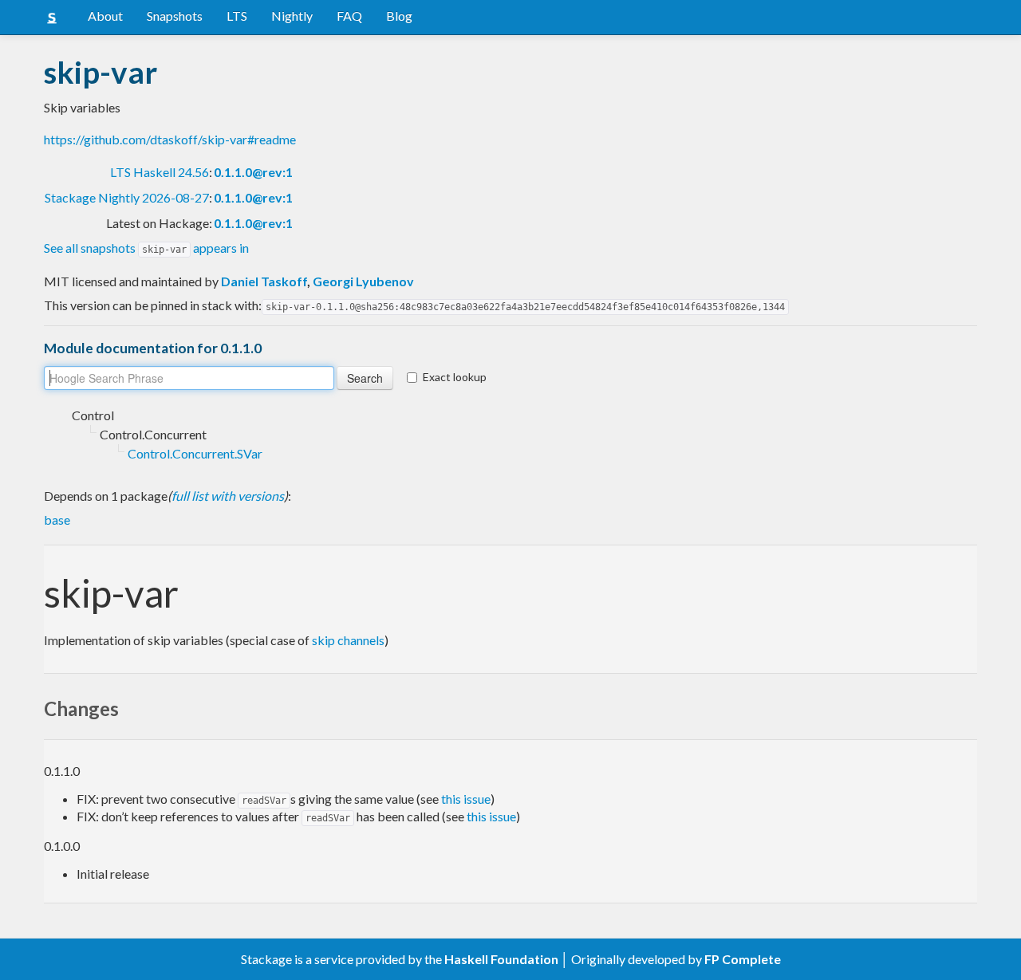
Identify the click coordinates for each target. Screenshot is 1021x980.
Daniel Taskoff (264, 281)
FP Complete (742, 958)
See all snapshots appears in (146, 247)
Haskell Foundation (501, 958)
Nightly (292, 15)
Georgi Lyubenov (363, 281)
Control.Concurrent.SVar (195, 453)
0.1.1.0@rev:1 (253, 171)
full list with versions (227, 495)
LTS (237, 15)
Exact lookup (455, 377)
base (57, 519)
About (105, 15)
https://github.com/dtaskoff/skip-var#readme (170, 139)
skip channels (348, 639)
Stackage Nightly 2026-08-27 (127, 197)
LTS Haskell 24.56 (159, 171)
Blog (399, 15)
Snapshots (175, 15)
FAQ (349, 15)
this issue (466, 798)
